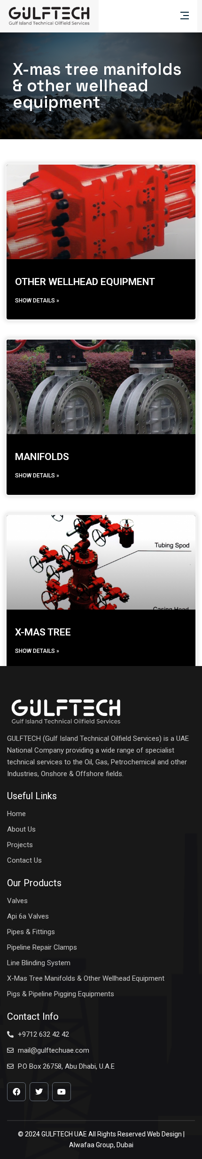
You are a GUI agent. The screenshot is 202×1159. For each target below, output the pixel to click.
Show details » (37, 300)
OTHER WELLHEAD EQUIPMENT (85, 281)
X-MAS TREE (43, 632)
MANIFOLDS (42, 456)
